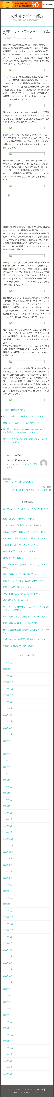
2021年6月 (7, 995)
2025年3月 (7, 741)
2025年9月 (7, 701)
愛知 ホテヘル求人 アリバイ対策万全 (21, 423)
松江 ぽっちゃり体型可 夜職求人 (19, 518)
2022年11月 (8, 923)
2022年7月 (7, 950)
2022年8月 (7, 943)
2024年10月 (8, 773)
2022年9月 (7, 936)
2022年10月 (8, 930)
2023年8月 (7, 865)
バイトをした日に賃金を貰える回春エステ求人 (24, 538)
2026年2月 (7, 669)
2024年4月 (7, 812)
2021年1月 (7, 1028)
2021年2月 (7, 1021)
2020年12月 (8, 1034)
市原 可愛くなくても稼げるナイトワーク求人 (24, 616)
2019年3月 (7, 1073)
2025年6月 (7, 721)
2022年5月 (7, 963)
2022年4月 (7, 969)
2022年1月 (7, 989)
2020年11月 (8, 1041)
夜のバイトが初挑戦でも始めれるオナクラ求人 (24, 580)
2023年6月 (7, 878)
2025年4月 (7, 734)
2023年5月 (7, 884)
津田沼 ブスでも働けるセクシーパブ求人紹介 (24, 532)
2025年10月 (8, 695)
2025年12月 (8, 682)
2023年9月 (7, 858)
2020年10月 (8, 1047)
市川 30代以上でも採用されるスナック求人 (23, 416)
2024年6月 (7, 799)
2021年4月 (7, 1008)
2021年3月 (7, 1015)
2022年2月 (7, 982)
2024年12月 (8, 760)
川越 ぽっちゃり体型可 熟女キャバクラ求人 (24, 639)
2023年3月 (7, 897)
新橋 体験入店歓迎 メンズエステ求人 (21, 623)
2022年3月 (7, 976)
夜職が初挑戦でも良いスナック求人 (19, 551)
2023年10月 (8, 852)
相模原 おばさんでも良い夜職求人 (19, 646)
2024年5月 (7, 806)
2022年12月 (8, 917)
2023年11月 (8, 845)
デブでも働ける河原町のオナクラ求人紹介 (22, 525)
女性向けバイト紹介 (27, 16)
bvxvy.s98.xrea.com (24, 38)
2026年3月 (7, 662)
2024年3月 (7, 819)
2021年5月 (7, 1002)
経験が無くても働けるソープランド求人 (21, 558)
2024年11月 (8, 767)
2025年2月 (7, 747)
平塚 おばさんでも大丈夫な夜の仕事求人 (22, 593)
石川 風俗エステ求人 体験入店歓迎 (31, 489)
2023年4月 (7, 891)
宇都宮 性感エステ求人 (14, 410)
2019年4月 (7, 1067)
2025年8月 (7, 708)
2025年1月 (7, 754)
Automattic (35, 1092)
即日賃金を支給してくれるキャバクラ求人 (22, 545)
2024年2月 (7, 825)
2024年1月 (7, 832)
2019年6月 (7, 1054)
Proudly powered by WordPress (25, 1089)
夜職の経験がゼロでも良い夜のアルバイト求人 (24, 574)
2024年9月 (7, 780)
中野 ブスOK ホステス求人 (18, 480)
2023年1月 (7, 910)
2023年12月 (8, 838)
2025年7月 (7, 715)
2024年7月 (7, 793)
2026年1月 (7, 675)
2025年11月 (8, 688)
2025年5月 (7, 728)
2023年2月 (7, 904)
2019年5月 (7, 1060)
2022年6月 (7, 956)
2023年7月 (7, 871)
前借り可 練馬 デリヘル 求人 (15, 600)
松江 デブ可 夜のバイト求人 (17, 587)
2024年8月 (7, 786)
